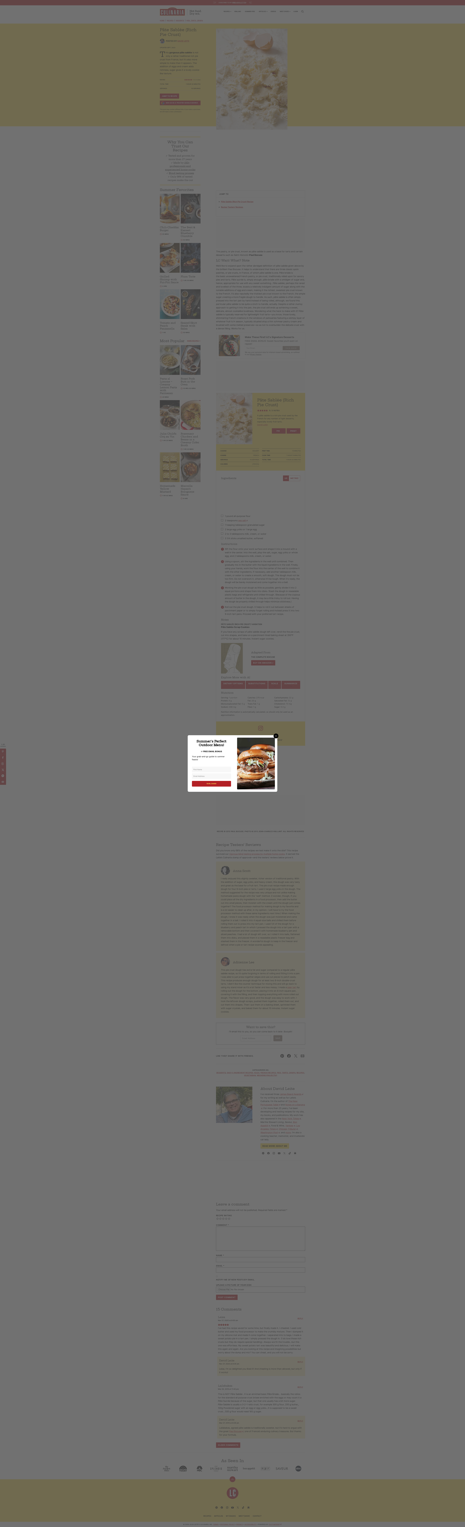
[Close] (276, 736)
